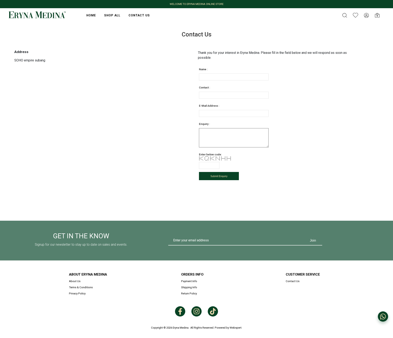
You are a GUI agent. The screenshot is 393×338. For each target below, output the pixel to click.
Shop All (112, 15)
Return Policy (189, 293)
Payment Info (189, 281)
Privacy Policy (77, 293)
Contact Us (139, 15)
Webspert (236, 327)
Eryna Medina (181, 327)
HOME (91, 15)
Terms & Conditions (81, 287)
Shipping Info (189, 287)
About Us (74, 281)
